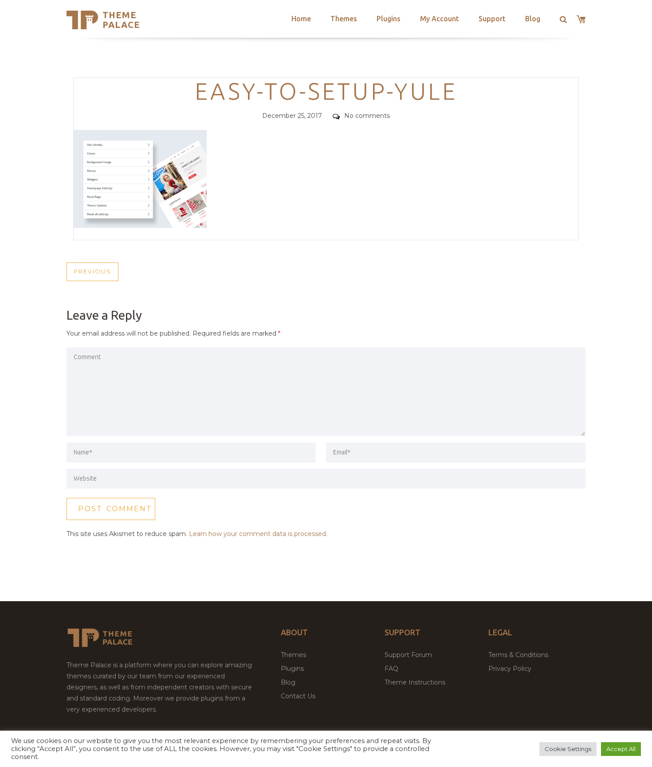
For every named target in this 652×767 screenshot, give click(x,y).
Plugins (389, 19)
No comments (367, 116)
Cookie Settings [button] (568, 748)
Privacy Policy (509, 669)
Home (301, 19)
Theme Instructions (415, 682)
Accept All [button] (621, 748)
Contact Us (298, 696)
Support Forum (408, 655)
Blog (532, 19)
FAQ (391, 669)
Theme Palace (121, 20)
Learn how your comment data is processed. (258, 534)
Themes (343, 19)
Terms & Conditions (518, 655)
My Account (439, 19)
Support (492, 19)
